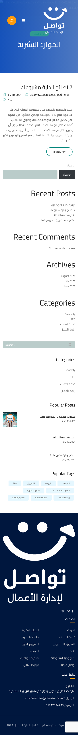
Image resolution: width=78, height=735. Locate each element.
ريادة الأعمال (62, 94)
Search (71, 165)
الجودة (48, 483)
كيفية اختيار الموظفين (63, 204)
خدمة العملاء (48, 94)
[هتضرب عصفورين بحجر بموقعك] (10, 419)
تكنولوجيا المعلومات (63, 658)
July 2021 (70, 281)
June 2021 (69, 286)
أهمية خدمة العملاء (63, 215)
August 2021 (68, 276)
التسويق (31, 483)
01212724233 (55, 705)
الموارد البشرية (33, 490)
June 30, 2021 (68, 421)
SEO (73, 319)
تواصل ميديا (68, 665)
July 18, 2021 (14, 94)
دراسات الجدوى (30, 637)
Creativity (35, 94)
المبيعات (66, 483)
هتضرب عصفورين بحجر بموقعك (57, 220)
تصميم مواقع (18, 497)
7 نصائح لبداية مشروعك (47, 87)
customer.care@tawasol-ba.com (45, 698)
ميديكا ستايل (31, 665)
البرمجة (34, 651)
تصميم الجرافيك (29, 658)
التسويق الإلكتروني (64, 644)
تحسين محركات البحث (60, 490)
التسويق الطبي (30, 644)
